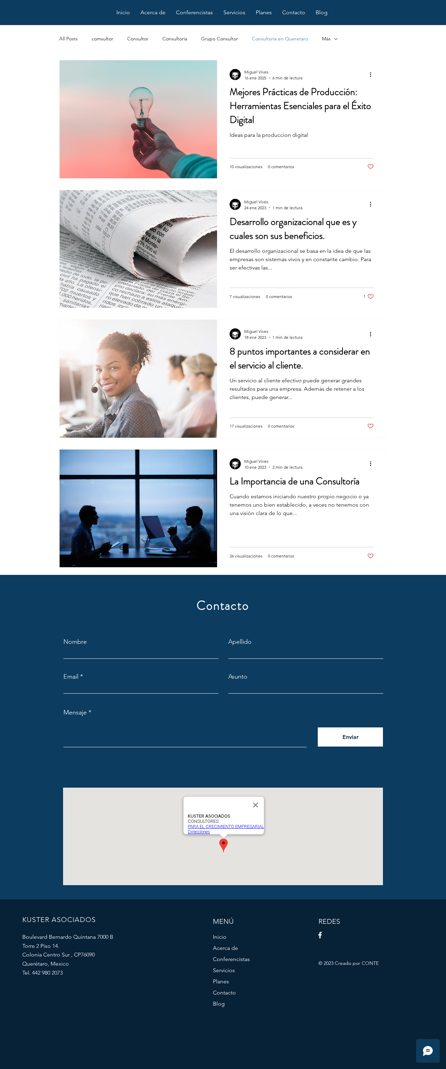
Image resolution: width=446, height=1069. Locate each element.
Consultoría (174, 39)
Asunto (237, 676)
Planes (221, 981)
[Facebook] (320, 935)
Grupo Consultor (219, 39)
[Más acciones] (373, 74)
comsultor (102, 39)
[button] (234, 12)
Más (326, 39)
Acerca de (225, 948)
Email (70, 676)
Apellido (240, 642)
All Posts (68, 39)
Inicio (219, 937)
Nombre (75, 642)
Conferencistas (231, 959)
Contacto (224, 992)
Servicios (224, 970)
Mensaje (75, 712)
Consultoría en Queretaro (280, 39)
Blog (219, 1003)
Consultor (137, 39)
